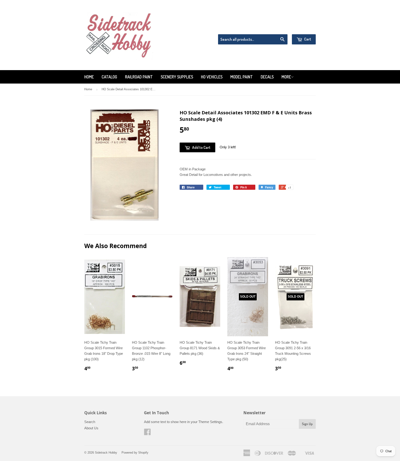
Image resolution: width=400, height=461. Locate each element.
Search (89, 422)
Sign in (277, 28)
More (286, 76)
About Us (91, 428)
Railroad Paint (139, 76)
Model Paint (241, 76)
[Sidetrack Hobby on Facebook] (147, 433)
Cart (307, 39)
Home (89, 76)
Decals (267, 76)
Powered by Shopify (135, 452)
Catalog (109, 76)
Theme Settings (210, 422)
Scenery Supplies (177, 76)
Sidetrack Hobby (106, 452)
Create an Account (303, 28)
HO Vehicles (211, 76)
